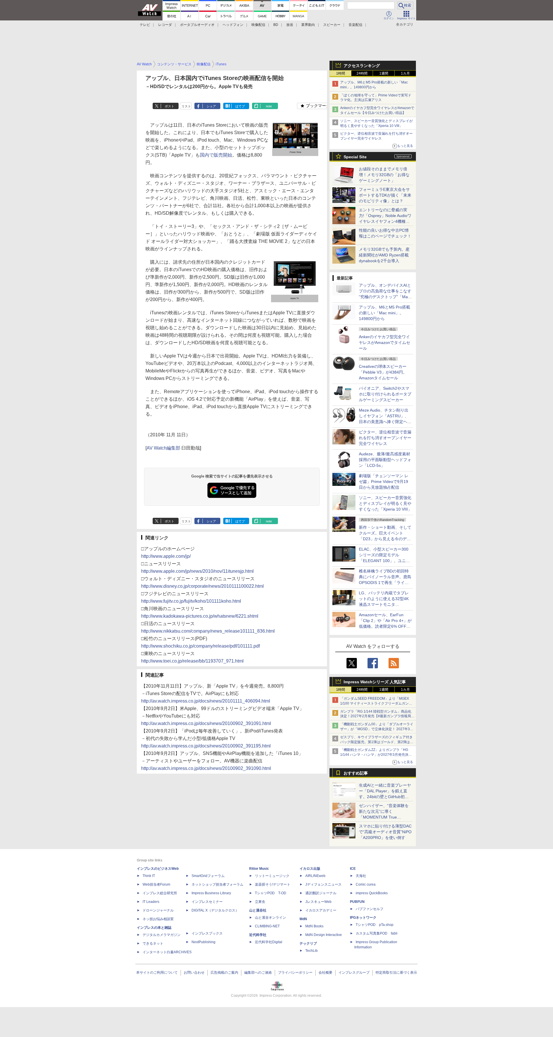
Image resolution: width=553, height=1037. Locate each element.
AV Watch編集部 (163, 448)
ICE (353, 869)
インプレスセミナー (207, 902)
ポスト (169, 106)
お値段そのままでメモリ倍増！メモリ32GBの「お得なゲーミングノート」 (384, 175)
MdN (303, 919)
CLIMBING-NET (267, 926)
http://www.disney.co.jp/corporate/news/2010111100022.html (202, 586)
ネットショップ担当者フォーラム (217, 884)
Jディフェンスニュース (323, 884)
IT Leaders (151, 902)
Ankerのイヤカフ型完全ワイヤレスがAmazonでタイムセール (384, 342)
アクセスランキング (362, 65)
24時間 (362, 73)
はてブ (240, 106)
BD (275, 25)
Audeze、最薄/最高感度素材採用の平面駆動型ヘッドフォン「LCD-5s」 (385, 460)
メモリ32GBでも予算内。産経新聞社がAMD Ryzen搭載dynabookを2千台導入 (384, 255)
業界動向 (308, 25)
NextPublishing (203, 942)
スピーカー (331, 25)
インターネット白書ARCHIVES (167, 952)
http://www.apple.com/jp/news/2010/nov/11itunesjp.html (197, 571)
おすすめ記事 (356, 773)
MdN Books (314, 926)
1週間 (383, 73)
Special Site (355, 157)
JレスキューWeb (318, 902)
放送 (289, 25)
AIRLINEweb (315, 876)
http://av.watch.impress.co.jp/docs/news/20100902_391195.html (206, 745)
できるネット (153, 943)
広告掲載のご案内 (224, 973)
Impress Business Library (211, 893)
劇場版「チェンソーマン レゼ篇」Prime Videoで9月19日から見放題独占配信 (383, 481)
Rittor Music (259, 869)
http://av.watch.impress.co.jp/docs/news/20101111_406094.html (205, 701)
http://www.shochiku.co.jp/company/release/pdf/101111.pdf (200, 646)
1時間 (340, 73)
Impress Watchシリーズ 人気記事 (375, 682)
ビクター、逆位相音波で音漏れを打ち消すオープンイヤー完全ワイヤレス (385, 438)
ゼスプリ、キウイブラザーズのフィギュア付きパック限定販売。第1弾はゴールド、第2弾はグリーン (376, 742)
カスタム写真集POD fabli (376, 933)
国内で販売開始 (216, 155)
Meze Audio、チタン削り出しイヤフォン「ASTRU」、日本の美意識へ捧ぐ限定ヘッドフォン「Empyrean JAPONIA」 (385, 421)
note (269, 106)
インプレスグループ (354, 973)
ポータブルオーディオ (197, 25)
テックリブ (308, 943)
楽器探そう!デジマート (272, 884)
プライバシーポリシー (295, 973)
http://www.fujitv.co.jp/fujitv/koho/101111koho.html (191, 601)
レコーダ (165, 25)
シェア (211, 106)
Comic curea (366, 884)
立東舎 (260, 902)
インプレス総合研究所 (160, 893)
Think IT (149, 876)
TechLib (311, 951)
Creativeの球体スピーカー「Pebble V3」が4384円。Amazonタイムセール (383, 372)
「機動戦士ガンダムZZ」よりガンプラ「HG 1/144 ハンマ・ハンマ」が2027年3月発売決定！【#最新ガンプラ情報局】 (374, 755)
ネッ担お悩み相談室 (158, 919)
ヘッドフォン (233, 25)
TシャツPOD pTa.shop (374, 925)
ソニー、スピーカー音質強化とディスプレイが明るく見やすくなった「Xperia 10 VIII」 (385, 503)
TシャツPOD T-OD (270, 893)
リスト (186, 106)
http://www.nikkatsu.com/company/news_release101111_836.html (208, 631)
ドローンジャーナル (158, 910)
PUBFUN (357, 902)
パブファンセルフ (369, 909)
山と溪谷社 (257, 910)
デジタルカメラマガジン (162, 935)
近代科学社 (257, 935)
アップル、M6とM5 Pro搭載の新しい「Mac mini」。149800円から (384, 313)
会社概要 (325, 973)
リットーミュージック (272, 876)
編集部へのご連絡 (258, 973)
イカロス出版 (310, 869)
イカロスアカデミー (320, 910)
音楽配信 (355, 25)
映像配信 (258, 25)
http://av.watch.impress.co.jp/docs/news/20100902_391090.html (206, 768)
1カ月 (405, 73)
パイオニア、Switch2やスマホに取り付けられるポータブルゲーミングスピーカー (385, 394)
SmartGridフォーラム (208, 876)
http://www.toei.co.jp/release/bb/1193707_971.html (192, 661)
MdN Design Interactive (323, 935)
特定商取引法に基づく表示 (396, 973)
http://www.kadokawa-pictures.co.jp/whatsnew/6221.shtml (199, 616)
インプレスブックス (207, 933)
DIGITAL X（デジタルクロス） (215, 910)
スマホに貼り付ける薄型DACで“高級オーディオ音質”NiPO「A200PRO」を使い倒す (385, 832)
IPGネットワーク (363, 918)
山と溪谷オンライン (270, 918)
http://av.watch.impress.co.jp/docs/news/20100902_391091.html (206, 723)
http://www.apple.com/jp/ (166, 556)
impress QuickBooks (372, 893)
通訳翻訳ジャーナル (320, 893)
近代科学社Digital (268, 942)
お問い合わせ (194, 973)
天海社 (361, 876)
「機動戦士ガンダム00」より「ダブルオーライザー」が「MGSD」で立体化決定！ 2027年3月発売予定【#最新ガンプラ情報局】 (376, 729)
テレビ (145, 25)
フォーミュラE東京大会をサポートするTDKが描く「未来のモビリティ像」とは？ (385, 195)
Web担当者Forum (156, 884)
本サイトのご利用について (157, 973)
